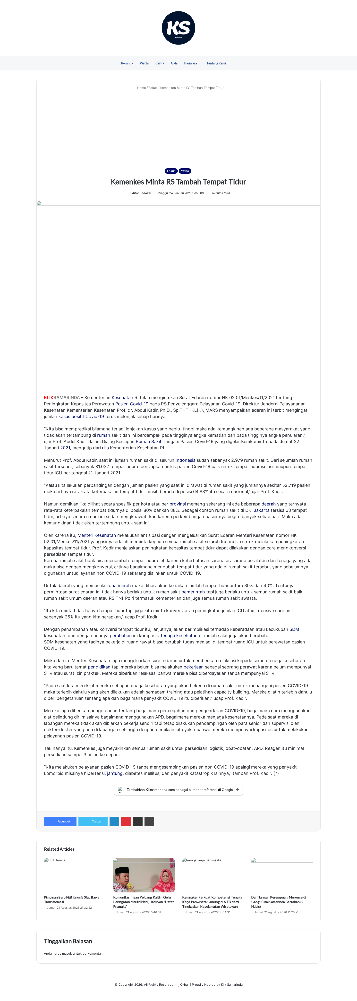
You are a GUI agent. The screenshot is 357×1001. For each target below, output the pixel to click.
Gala (174, 63)
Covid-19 (139, 403)
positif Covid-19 (87, 416)
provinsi (178, 503)
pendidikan (99, 666)
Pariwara (190, 63)
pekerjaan (194, 666)
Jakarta (262, 510)
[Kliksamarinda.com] (178, 28)
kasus (64, 416)
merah (124, 585)
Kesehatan (122, 397)
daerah (269, 503)
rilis (105, 447)
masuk (67, 953)
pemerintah (193, 591)
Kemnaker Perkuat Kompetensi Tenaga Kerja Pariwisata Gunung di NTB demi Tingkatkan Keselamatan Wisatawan (212, 901)
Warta (144, 63)
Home (141, 88)
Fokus (153, 88)
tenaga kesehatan (179, 635)
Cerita (159, 63)
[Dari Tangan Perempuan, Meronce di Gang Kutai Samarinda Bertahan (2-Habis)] (282, 875)
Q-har (184, 984)
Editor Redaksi (140, 193)
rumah (103, 435)
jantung (115, 773)
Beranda (127, 63)
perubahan (121, 635)
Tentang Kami (216, 63)
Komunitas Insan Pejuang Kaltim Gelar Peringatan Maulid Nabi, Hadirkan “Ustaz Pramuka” (143, 901)
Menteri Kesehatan (96, 535)
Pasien (122, 403)
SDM (294, 629)
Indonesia (186, 460)
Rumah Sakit (149, 441)
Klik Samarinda (232, 984)
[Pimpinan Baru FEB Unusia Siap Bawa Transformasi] (75, 875)
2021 (65, 447)
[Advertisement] (178, 129)
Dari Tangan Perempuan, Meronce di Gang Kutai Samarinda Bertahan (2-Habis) (278, 901)
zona (111, 585)
